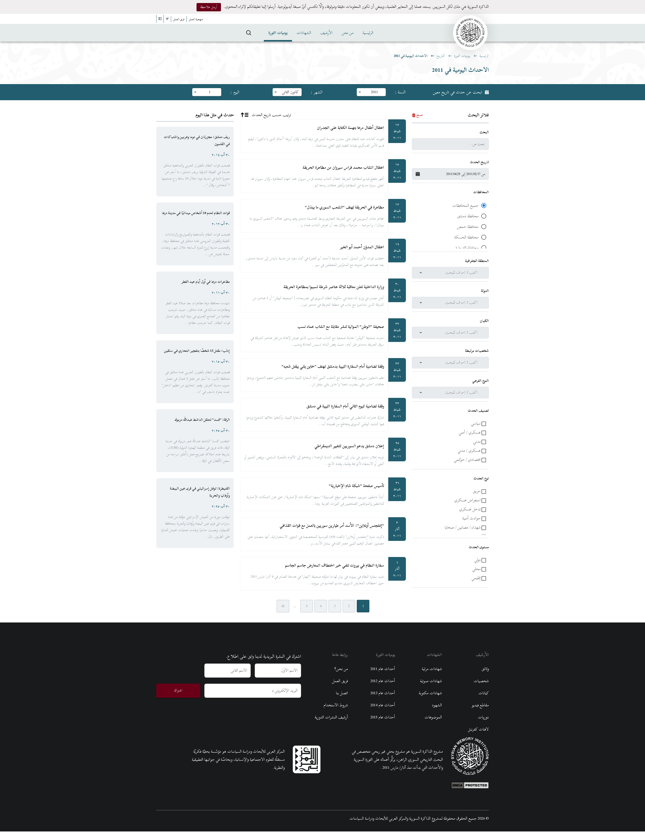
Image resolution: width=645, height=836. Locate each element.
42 (282, 606)
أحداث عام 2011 (382, 669)
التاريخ (441, 55)
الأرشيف (326, 33)
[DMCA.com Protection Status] (470, 784)
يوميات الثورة (277, 33)
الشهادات (304, 33)
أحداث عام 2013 (382, 693)
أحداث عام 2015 (382, 717)
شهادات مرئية (432, 669)
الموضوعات (433, 717)
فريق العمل (340, 681)
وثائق (485, 669)
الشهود (437, 705)
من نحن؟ (341, 669)
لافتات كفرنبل (478, 729)
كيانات (483, 693)
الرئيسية (368, 33)
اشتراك (178, 690)
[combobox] (448, 272)
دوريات (483, 717)
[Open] (420, 272)
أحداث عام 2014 (382, 705)
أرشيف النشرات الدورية (331, 717)
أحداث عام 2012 (382, 681)
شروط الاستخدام (336, 705)
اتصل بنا (342, 693)
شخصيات (481, 681)
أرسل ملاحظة (208, 7)
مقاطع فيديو (480, 705)
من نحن (347, 33)
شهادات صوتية (431, 681)
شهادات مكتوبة (430, 693)
